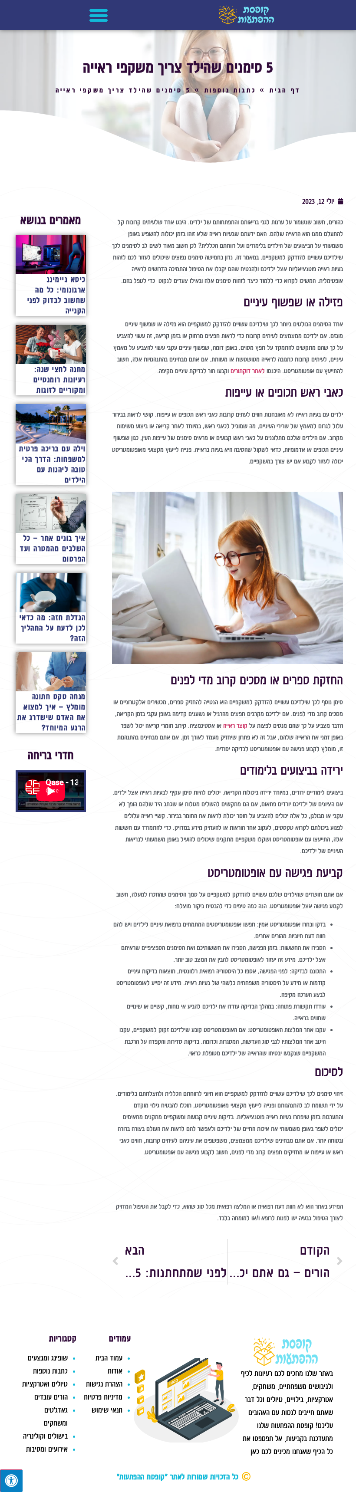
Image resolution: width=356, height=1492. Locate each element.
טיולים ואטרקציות (45, 1384)
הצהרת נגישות (104, 1384)
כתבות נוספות (230, 90)
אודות (115, 1371)
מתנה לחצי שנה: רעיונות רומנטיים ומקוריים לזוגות (59, 379)
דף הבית (285, 90)
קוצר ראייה (235, 726)
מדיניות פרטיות (103, 1397)
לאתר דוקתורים (249, 371)
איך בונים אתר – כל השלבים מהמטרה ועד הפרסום (53, 548)
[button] (98, 15)
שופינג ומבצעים (48, 1358)
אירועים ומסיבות (47, 1449)
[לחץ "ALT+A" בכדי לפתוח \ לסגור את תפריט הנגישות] (11, 1480)
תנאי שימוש (107, 1410)
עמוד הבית (109, 1358)
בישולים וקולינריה (45, 1436)
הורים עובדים (51, 1397)
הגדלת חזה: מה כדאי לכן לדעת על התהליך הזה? (53, 628)
